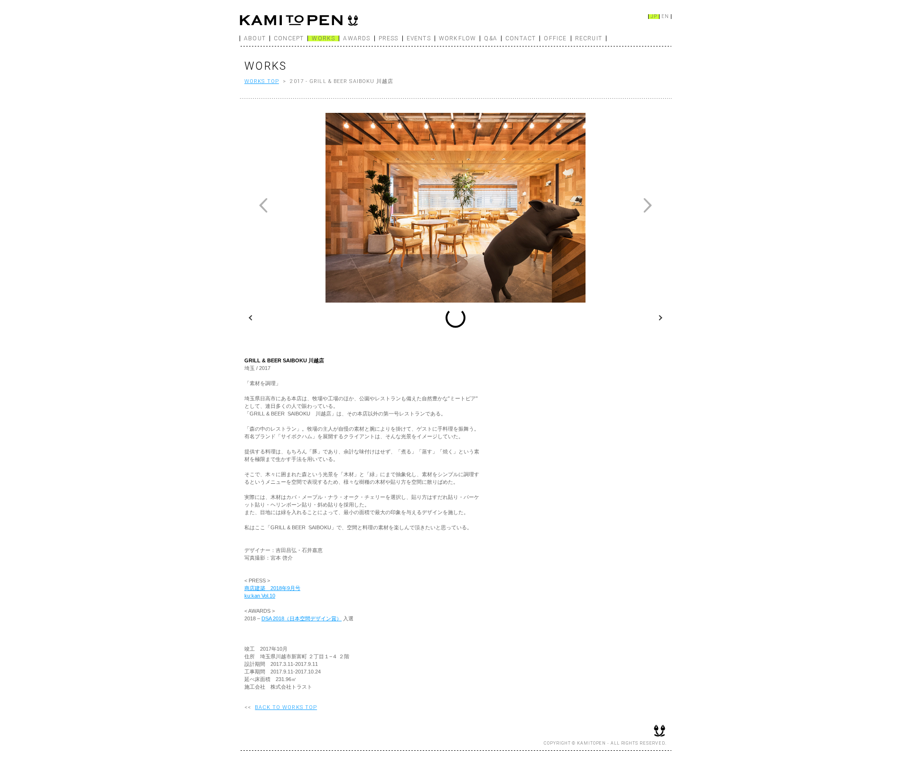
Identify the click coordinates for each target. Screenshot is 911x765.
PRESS (389, 38)
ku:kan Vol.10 (259, 596)
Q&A (490, 38)
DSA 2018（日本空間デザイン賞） (301, 618)
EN (665, 16)
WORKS (323, 38)
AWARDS (356, 38)
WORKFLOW (457, 38)
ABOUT (255, 38)
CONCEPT (289, 38)
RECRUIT (588, 38)
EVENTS (419, 38)
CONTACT (520, 38)
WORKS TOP (261, 81)
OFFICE (555, 38)
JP (654, 16)
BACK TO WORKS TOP (286, 707)
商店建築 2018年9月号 (272, 588)
